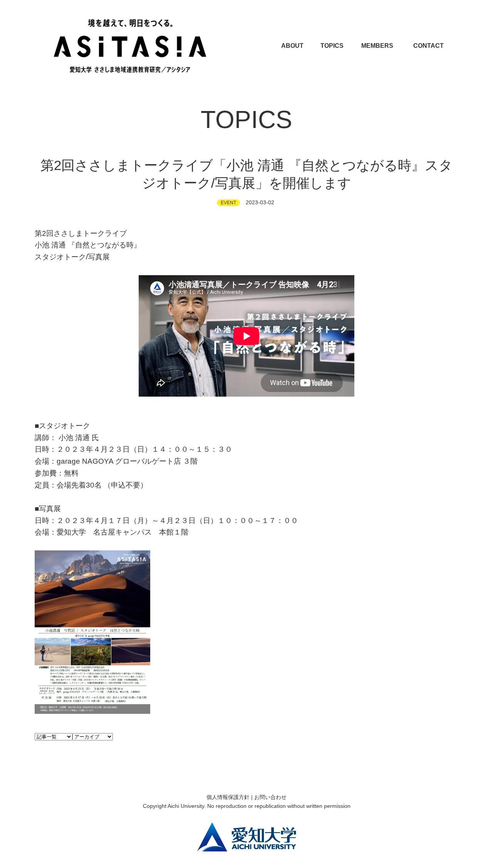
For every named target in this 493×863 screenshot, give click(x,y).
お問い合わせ (270, 797)
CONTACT (428, 45)
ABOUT (292, 45)
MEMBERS (377, 45)
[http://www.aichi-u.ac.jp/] (246, 836)
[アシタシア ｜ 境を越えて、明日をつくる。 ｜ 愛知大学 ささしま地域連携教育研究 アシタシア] (130, 46)
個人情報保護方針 (228, 797)
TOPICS (332, 45)
